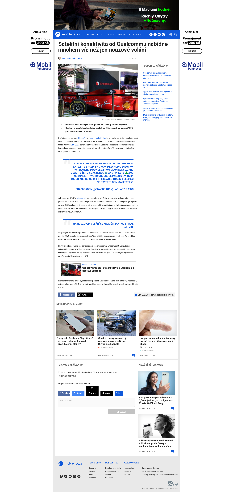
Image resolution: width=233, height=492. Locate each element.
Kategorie (134, 35)
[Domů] (67, 34)
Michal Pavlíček (145, 408)
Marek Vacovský (63, 355)
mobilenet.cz (129, 468)
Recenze (90, 35)
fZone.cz (127, 474)
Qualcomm (151, 295)
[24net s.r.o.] (173, 485)
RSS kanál (109, 478)
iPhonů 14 (82, 138)
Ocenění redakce (112, 471)
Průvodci (121, 35)
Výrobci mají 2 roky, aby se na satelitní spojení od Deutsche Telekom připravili (155, 101)
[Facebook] (151, 34)
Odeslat (121, 412)
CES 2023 (75, 145)
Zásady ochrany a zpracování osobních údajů (160, 474)
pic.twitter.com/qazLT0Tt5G (114, 182)
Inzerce (108, 474)
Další (119, 393)
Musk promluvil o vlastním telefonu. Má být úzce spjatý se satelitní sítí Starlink (158, 117)
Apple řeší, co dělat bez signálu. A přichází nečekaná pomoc (157, 92)
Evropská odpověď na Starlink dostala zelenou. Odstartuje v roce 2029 (157, 85)
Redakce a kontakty (113, 468)
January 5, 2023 (123, 189)
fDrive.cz (127, 471)
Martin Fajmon (145, 355)
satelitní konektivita (165, 295)
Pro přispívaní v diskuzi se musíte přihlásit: (74, 384)
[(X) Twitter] (155, 34)
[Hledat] (176, 35)
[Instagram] (163, 34)
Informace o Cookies (150, 468)
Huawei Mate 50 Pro (97, 138)
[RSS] (78, 477)
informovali (81, 198)
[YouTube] (159, 34)
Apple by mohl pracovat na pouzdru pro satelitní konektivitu (158, 109)
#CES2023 (127, 179)
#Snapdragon (99, 163)
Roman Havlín (103, 355)
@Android (85, 169)
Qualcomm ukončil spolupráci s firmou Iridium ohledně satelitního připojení (157, 75)
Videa (111, 35)
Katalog (101, 35)
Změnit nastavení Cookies (152, 471)
